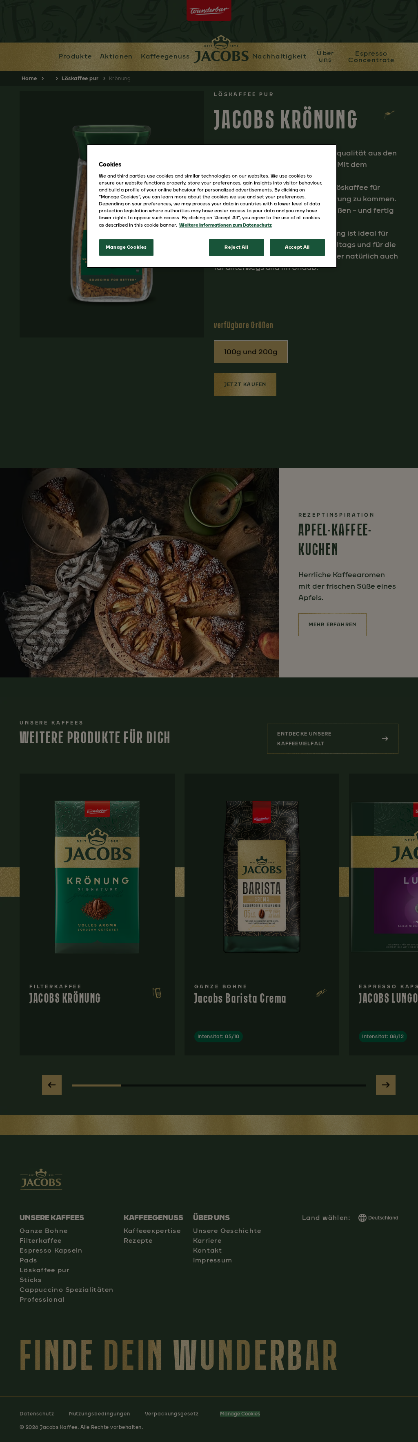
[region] (212, 206)
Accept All (297, 247)
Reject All (236, 247)
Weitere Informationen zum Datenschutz (225, 225)
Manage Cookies (126, 247)
